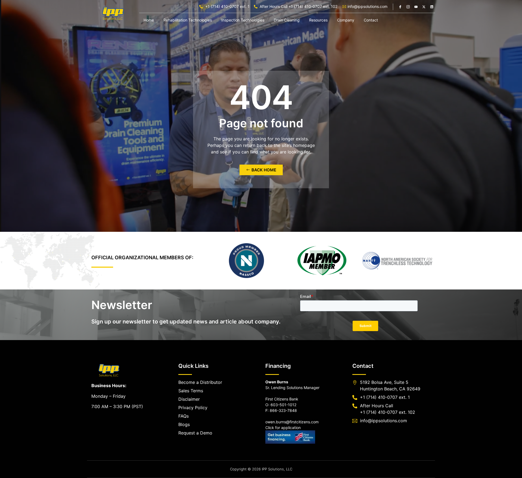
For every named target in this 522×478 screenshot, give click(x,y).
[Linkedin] (431, 7)
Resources (318, 20)
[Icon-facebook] (400, 7)
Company (345, 20)
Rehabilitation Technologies (187, 20)
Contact (371, 20)
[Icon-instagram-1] (408, 7)
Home (149, 20)
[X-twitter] (424, 7)
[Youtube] (416, 7)
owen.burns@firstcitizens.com (292, 422)
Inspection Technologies (242, 20)
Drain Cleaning (287, 20)
